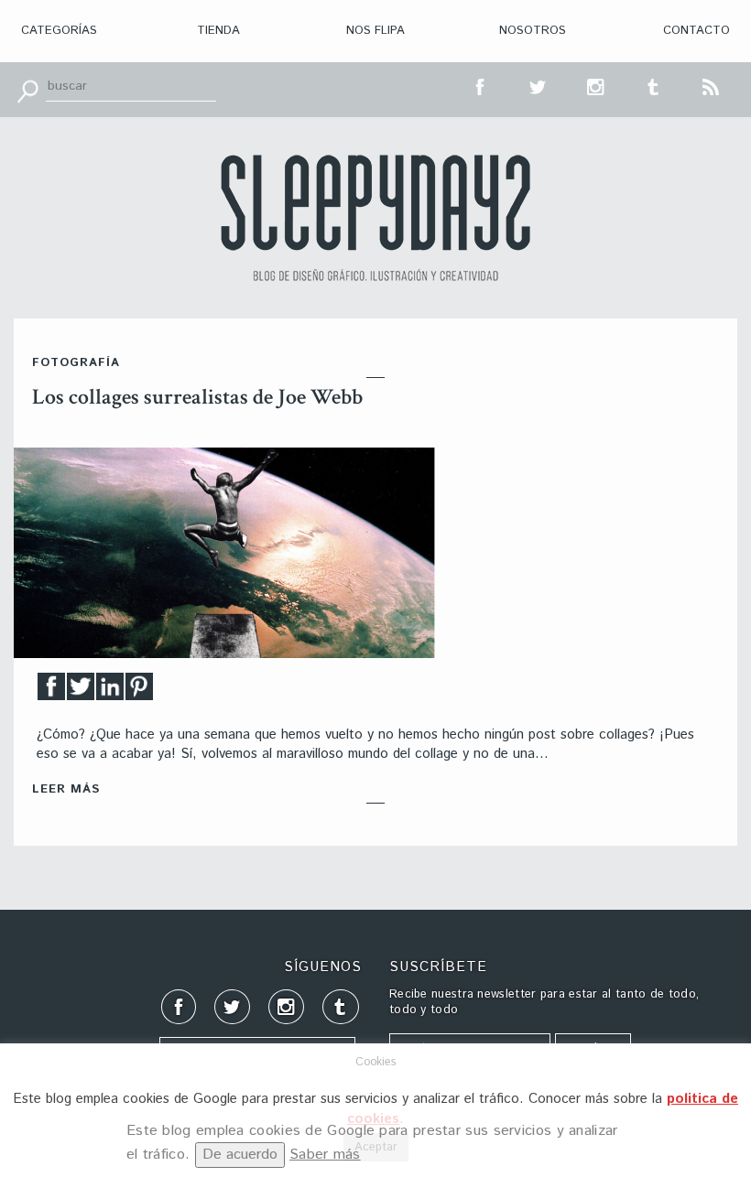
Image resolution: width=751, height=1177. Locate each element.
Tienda (218, 30)
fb (481, 85)
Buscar (27, 89)
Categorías (59, 30)
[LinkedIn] (110, 691)
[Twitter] (80, 691)
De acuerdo (240, 1154)
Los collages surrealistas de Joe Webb (197, 397)
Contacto (696, 30)
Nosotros (532, 30)
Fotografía (76, 363)
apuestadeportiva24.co (64, 949)
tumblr (654, 85)
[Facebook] (51, 691)
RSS (711, 85)
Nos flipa (375, 30)
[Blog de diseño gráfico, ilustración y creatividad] (375, 218)
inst (596, 85)
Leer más (66, 789)
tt (538, 85)
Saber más (325, 1154)
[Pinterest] (139, 691)
